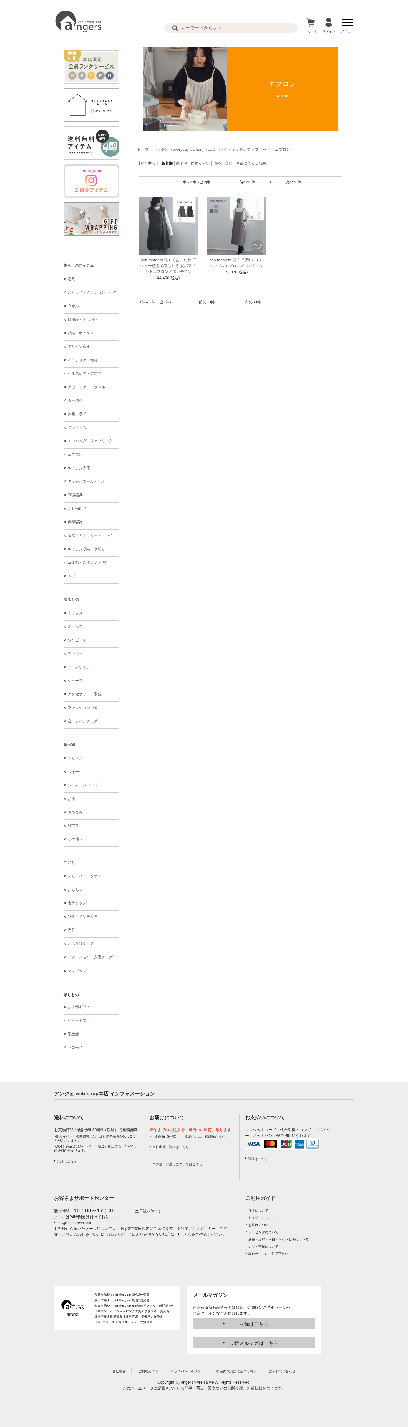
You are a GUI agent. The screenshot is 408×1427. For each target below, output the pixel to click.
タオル (73, 306)
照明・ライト (79, 414)
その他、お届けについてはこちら (177, 1163)
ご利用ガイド (261, 1197)
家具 (71, 930)
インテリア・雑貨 (83, 360)
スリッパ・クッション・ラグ (92, 292)
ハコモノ (75, 1047)
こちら (186, 1234)
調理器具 (75, 495)
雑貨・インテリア (83, 916)
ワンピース (77, 640)
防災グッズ (77, 427)
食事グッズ (77, 903)
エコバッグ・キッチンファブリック (239, 149)
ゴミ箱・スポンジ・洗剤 (88, 562)
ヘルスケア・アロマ (85, 373)
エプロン (75, 454)
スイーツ (75, 772)
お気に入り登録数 (251, 163)
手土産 (73, 1034)
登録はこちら (254, 1323)
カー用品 (75, 400)
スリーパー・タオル (85, 876)
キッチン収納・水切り (86, 549)
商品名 (182, 163)
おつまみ (75, 812)
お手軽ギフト (79, 1007)
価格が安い (200, 163)
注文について (258, 1210)
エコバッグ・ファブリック (90, 441)
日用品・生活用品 (83, 319)
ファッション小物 (83, 707)
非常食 (73, 825)
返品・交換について (263, 1246)
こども (69, 862)
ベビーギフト (79, 1020)
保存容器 (75, 522)
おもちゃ (75, 890)
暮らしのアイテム (79, 265)
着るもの (71, 599)
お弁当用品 (77, 508)
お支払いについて (261, 1217)
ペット (73, 576)
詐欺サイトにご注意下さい (268, 1253)
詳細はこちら (67, 1161)
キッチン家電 (79, 468)
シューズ (75, 681)
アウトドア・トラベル (86, 387)
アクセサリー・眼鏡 (85, 694)
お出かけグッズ (81, 943)
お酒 (71, 799)
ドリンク (75, 758)
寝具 (71, 279)
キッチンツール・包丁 (86, 481)
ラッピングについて (263, 1231)
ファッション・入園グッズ (90, 957)
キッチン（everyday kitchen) (178, 149)
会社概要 (119, 1370)
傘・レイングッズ (83, 721)
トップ (143, 149)
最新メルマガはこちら (254, 1342)
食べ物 (69, 744)
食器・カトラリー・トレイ (90, 535)
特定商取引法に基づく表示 (236, 1370)
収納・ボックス (81, 333)
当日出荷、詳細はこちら (170, 1146)
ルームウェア (79, 667)
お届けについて (260, 1224)
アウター (75, 653)
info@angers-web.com (74, 1222)
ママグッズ (77, 971)
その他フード (79, 839)
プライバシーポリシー (187, 1370)
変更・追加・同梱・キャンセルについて (278, 1239)
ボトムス (75, 626)
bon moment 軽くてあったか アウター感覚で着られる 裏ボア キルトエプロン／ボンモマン (168, 266)
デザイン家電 (79, 346)
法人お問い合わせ (282, 1370)
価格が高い (223, 163)
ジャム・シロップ (83, 785)
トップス (75, 613)
